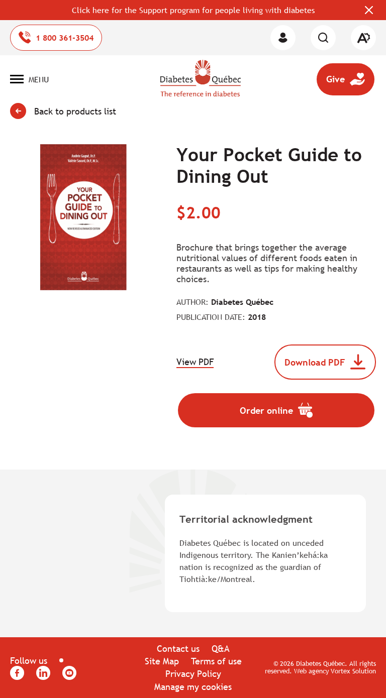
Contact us (178, 648)
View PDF (195, 362)
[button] (29, 79)
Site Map (162, 661)
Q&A (221, 648)
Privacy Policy (193, 673)
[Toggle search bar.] (323, 37)
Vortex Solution (353, 670)
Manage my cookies (193, 686)
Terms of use (216, 661)
